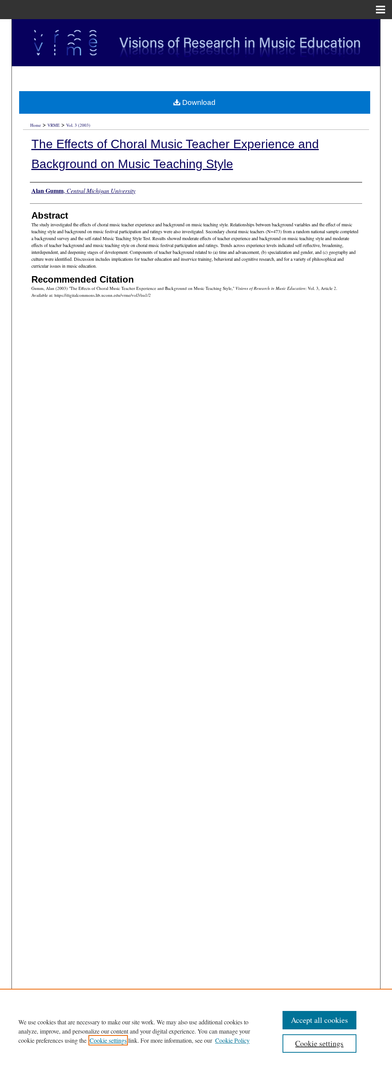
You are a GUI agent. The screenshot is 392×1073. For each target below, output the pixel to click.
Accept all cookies (319, 1020)
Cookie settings (108, 1040)
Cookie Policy (232, 1040)
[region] (196, 1031)
